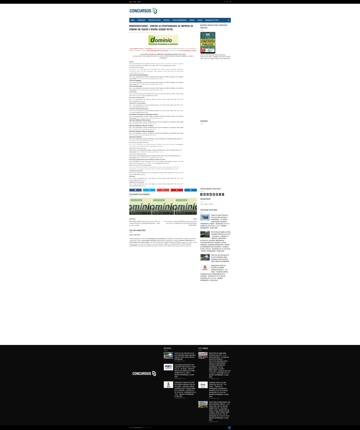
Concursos (141, 20)
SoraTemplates (138, 427)
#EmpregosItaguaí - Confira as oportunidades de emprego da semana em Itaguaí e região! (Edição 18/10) (185, 207)
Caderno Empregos (153, 32)
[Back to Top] (229, 427)
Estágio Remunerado (179, 20)
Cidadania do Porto (212, 20)
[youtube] (230, 2)
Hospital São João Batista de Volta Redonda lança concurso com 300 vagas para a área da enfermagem (220, 258)
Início (130, 2)
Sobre (134, 2)
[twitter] (227, 2)
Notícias (167, 20)
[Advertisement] (197, 11)
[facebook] (225, 2)
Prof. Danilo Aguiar (206, 204)
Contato (139, 2)
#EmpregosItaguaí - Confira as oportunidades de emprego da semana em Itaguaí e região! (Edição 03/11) (140, 207)
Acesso (200, 20)
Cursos (192, 20)
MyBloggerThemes (147, 427)
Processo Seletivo (154, 20)
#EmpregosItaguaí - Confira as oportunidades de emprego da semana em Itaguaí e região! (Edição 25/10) (162, 207)
